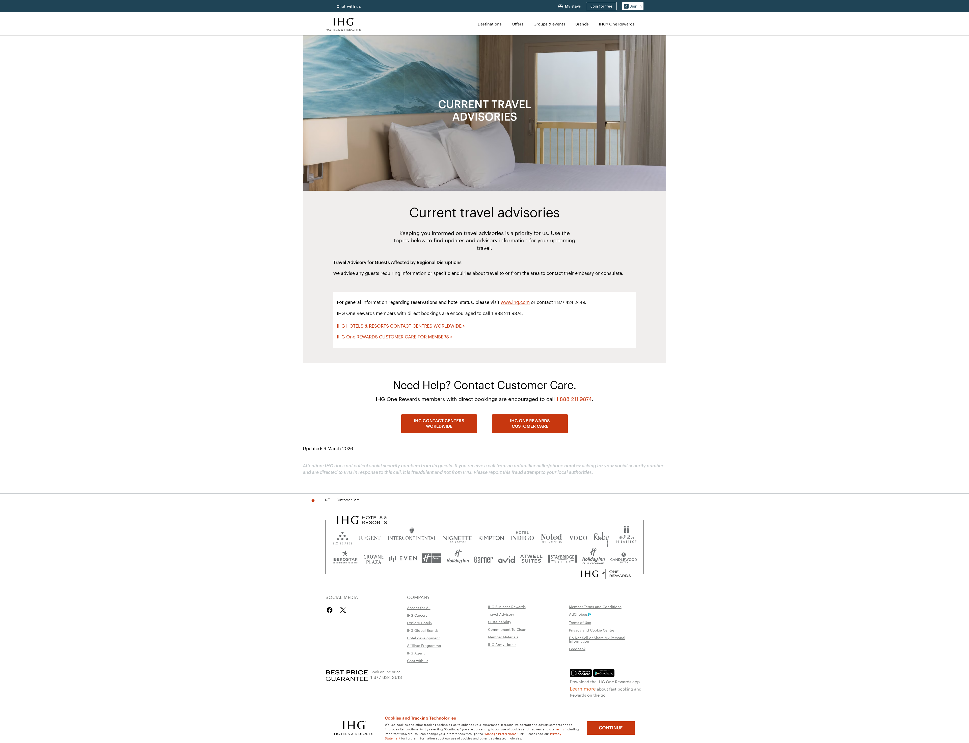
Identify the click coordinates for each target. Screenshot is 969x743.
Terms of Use (580, 622)
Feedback (577, 648)
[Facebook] (331, 610)
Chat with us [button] (349, 6)
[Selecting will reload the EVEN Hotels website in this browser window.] (403, 558)
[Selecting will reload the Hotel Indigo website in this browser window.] (522, 537)
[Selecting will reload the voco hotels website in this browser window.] (578, 537)
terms (559, 729)
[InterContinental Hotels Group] (343, 23)
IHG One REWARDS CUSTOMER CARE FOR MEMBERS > (394, 337)
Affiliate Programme (424, 645)
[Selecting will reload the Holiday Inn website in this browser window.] (458, 558)
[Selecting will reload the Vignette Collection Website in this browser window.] (457, 537)
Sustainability (499, 621)
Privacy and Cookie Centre (591, 630)
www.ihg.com (515, 302)
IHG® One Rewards (617, 23)
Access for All (418, 607)
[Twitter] (343, 610)
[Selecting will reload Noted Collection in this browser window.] (551, 537)
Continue (611, 728)
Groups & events (549, 23)
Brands (582, 23)
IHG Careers (417, 615)
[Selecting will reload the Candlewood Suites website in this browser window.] (623, 558)
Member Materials (503, 636)
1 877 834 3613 (386, 677)
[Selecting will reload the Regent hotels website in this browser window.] (370, 537)
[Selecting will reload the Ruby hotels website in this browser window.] (601, 537)
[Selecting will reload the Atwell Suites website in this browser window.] (531, 558)
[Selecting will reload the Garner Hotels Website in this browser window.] (483, 558)
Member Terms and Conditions (595, 606)
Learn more (583, 688)
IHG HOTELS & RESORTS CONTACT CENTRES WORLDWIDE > (401, 326)
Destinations (490, 23)
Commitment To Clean (507, 629)
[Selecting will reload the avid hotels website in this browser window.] (506, 558)
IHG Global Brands (423, 630)
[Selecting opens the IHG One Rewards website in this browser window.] (606, 574)
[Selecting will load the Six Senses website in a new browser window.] (342, 537)
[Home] (313, 500)
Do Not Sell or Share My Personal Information (597, 639)
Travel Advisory (501, 614)
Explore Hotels (419, 622)
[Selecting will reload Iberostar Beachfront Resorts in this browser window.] (345, 558)
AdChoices (578, 614)
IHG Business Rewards (507, 606)
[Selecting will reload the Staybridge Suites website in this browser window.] (562, 558)
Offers (517, 23)
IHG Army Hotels (502, 644)
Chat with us (417, 660)
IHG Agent (416, 652)
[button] (632, 6)
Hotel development (423, 637)
